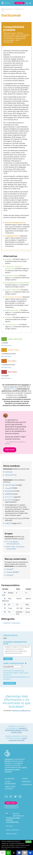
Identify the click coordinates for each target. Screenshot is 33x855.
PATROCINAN (9, 779)
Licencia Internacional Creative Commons (16, 769)
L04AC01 (8, 523)
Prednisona (9, 317)
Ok (28, 841)
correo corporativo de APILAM (18, 739)
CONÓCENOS (26, 782)
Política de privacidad (12, 830)
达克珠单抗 (8, 494)
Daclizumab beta (10, 475)
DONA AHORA (19, 3)
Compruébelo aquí (12, 822)
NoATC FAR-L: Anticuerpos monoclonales (15, 548)
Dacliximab (8, 472)
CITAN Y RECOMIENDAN (10, 783)
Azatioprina (9, 259)
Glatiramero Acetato (12, 276)
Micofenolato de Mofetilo (13, 297)
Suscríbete (12, 806)
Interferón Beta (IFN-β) (13, 290)
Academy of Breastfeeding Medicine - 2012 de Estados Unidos (16, 730)
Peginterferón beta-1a (13, 310)
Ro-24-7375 (9, 500)
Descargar (9, 683)
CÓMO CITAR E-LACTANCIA (10, 788)
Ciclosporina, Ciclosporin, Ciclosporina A (13, 267)
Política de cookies (11, 833)
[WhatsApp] (8, 852)
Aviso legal (9, 826)
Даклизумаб (9, 491)
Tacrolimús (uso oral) (12, 324)
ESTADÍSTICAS (27, 785)
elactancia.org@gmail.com (21, 710)
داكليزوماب (8, 488)
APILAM (12, 389)
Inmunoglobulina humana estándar (17, 283)
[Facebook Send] (19, 852)
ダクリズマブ (9, 497)
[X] (13, 852)
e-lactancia (8, 759)
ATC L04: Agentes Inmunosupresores (13, 543)
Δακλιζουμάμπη (10, 485)
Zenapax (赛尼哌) (12, 572)
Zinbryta (9, 575)
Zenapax (9, 569)
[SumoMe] (30, 852)
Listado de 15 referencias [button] (11, 623)
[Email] (24, 852)
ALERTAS (25, 779)
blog (6, 796)
